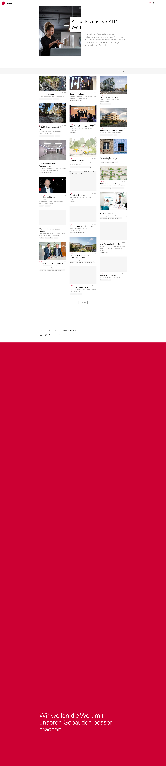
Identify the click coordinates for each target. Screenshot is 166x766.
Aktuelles (10, 3)
